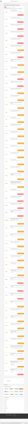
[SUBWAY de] (11, 394)
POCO (5, 411)
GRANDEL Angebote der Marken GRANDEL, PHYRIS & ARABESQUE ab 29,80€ (16, 182)
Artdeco (5, 402)
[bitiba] (11, 389)
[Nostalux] (16, 392)
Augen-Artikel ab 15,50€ (14, 138)
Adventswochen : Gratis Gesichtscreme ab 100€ (17, 323)
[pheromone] (21, 392)
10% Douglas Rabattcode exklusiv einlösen (16, 38)
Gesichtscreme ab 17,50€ (14, 145)
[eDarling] (16, 389)
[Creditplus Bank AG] (16, 394)
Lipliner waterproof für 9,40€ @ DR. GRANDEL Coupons (17, 132)
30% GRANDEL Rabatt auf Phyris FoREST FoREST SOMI (17, 234)
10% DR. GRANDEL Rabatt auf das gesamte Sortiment (16, 60)
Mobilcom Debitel (6, 408)
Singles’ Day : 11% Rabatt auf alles (15, 241)
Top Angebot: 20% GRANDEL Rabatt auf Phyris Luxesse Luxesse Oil (17, 270)
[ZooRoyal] (21, 394)
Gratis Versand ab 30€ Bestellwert (15, 95)
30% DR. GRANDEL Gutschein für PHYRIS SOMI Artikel (17, 226)
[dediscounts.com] (14, 1)
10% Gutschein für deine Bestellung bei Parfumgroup (17, 31)
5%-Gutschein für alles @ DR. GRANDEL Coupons (16, 190)
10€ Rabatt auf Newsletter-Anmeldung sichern (16, 255)
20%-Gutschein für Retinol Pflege (15, 17)
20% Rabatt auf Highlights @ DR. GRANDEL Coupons (16, 68)
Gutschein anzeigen (20, 57)
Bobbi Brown (5, 401)
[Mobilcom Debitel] (6, 389)
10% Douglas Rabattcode (14, 10)
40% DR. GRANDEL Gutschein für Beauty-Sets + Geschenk (17, 316)
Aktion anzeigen (21, 50)
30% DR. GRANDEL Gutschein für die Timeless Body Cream (17, 354)
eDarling (5, 410)
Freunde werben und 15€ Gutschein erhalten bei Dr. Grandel (17, 301)
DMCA (18, 415)
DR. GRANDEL (6, 399)
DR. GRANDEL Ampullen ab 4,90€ (15, 110)
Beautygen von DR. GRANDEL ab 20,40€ (16, 88)
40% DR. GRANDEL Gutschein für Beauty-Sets (17, 338)
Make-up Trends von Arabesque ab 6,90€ (16, 166)
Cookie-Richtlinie (14, 415)
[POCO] (21, 389)
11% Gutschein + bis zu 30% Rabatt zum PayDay (17, 24)
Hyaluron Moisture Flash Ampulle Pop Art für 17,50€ (16, 103)
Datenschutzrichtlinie (12, 423)
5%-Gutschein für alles (13, 189)
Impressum (14, 414)
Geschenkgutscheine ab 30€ (14, 248)
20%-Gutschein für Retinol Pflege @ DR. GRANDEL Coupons (17, 18)
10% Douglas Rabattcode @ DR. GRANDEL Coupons (16, 11)
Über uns (7, 414)
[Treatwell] (11, 392)
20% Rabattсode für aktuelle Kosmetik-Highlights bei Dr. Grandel (17, 369)
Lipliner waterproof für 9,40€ (14, 131)
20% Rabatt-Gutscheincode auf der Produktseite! (17, 203)
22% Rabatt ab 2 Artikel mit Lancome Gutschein (17, 81)
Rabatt (7, 3)
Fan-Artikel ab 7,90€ (13, 159)
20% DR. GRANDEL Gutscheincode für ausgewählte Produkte (17, 278)
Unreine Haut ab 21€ (13, 117)
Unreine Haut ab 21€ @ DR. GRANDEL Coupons (16, 118)
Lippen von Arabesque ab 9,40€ (15, 152)
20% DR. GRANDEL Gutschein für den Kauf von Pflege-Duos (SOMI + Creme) (17, 361)
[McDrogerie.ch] (6, 394)
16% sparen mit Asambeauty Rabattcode (16, 52)
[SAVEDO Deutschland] (6, 392)
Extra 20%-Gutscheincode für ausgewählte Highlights (16, 211)
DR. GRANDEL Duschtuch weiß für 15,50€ (16, 124)
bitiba (5, 409)
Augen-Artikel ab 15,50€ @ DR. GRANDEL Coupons (16, 139)
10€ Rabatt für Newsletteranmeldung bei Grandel (17, 45)
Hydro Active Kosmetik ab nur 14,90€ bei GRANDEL (16, 174)
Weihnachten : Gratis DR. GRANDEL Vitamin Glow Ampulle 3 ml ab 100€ (17, 331)
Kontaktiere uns (10, 414)
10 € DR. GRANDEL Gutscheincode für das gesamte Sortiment (17, 286)
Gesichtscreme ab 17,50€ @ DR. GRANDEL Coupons (16, 146)
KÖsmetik (5, 400)
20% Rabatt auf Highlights (14, 67)
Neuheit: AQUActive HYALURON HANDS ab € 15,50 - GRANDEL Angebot (17, 218)
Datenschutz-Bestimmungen (9, 415)
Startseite (5, 3)
